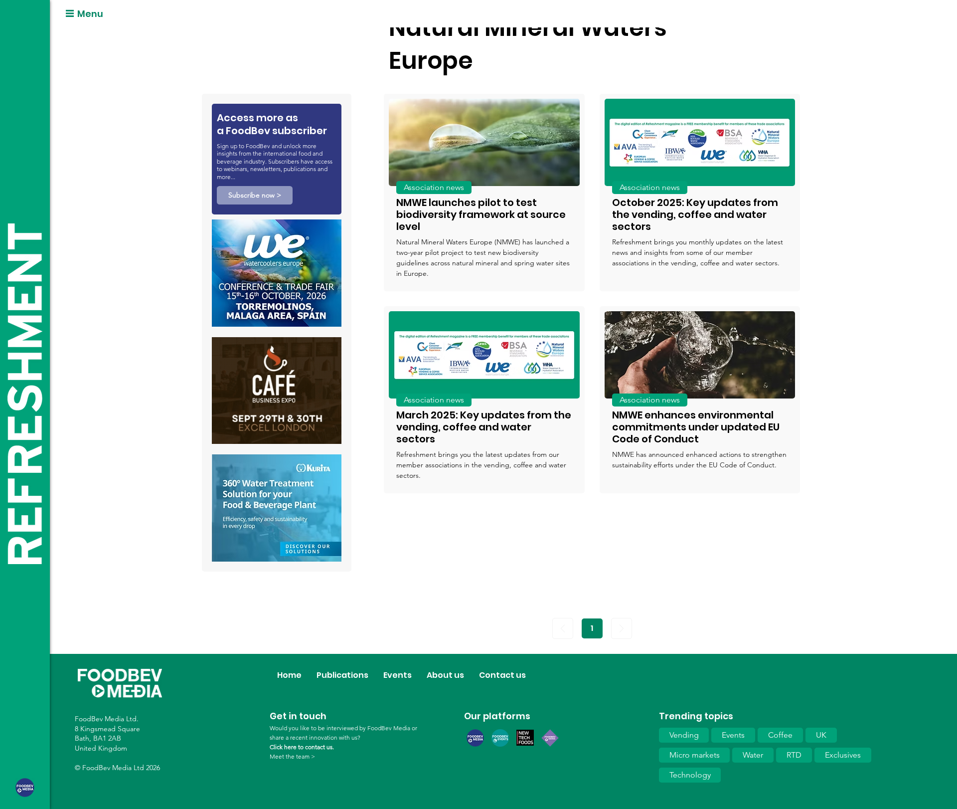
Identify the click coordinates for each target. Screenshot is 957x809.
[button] (255, 195)
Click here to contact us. (302, 747)
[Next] (621, 628)
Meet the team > (292, 756)
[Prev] (562, 628)
